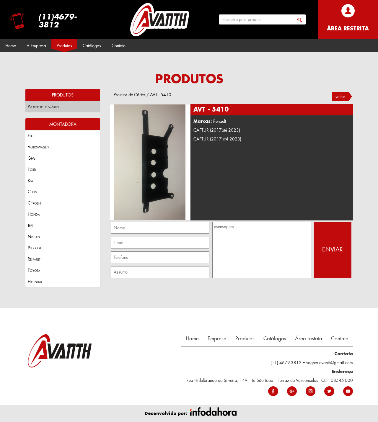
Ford (32, 169)
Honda (34, 214)
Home (10, 46)
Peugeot (34, 248)
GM (31, 158)
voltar (340, 96)
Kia (30, 181)
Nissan (34, 237)
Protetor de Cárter (43, 106)
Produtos (64, 46)
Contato (119, 46)
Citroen (34, 203)
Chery (33, 192)
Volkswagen (38, 147)
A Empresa (36, 46)
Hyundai (35, 281)
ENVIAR (332, 249)
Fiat (31, 136)
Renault (34, 259)
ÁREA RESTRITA (348, 28)
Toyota (34, 270)
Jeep (30, 225)
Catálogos (92, 46)
